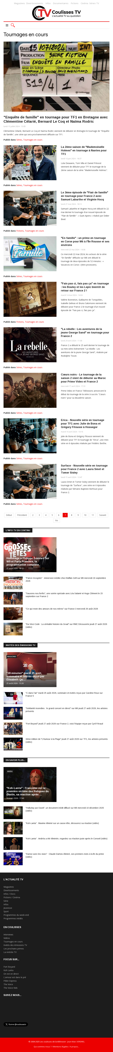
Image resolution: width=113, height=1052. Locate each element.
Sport (6, 911)
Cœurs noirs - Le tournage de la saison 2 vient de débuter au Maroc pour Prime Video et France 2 (83, 378)
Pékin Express (10, 980)
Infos (48, 3)
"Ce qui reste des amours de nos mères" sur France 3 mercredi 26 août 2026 (62, 609)
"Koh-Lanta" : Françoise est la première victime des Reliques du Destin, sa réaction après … (27, 791)
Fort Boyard (9, 966)
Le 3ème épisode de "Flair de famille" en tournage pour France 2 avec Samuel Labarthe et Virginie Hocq (84, 196)
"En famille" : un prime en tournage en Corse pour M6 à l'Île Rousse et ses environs (85, 241)
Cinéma (84, 3)
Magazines (19, 3)
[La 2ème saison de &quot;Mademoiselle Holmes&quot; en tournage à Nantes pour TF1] (30, 162)
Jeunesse (8, 908)
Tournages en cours (32, 139)
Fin (56, 520)
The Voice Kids (11, 987)
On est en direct (11, 973)
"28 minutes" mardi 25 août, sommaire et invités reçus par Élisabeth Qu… (25, 676)
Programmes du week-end (16, 915)
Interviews (8, 934)
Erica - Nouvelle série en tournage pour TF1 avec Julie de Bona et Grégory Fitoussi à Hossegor (82, 424)
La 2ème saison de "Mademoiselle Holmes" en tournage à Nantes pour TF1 (84, 150)
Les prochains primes (14, 948)
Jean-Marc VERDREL (76, 1041)
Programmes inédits (13, 918)
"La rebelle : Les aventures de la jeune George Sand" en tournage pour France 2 (85, 333)
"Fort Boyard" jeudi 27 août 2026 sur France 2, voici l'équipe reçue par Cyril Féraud (64, 724)
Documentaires (60, 3)
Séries (19, 139)
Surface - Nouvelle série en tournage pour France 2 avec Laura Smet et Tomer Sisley (84, 469)
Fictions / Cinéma (12, 897)
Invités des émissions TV (15, 945)
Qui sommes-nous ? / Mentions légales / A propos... (56, 1046)
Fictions (74, 3)
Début (9, 515)
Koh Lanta (8, 970)
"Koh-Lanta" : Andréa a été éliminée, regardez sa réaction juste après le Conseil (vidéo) (66, 838)
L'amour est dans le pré (15, 977)
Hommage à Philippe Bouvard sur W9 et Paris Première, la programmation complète (27, 561)
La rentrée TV (10, 952)
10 (85, 515)
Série (6, 900)
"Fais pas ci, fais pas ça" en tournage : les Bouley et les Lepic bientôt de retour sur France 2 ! (85, 287)
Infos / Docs (9, 893)
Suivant (102, 515)
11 (93, 515)
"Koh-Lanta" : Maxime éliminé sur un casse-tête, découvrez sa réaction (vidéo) (62, 823)
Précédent (22, 515)
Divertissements (34, 3)
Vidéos (10, 771)
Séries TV (94, 3)
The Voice (8, 984)
